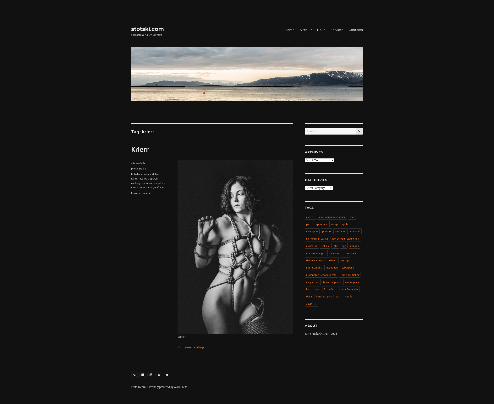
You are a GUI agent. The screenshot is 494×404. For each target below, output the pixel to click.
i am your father (350, 275)
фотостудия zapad (142, 187)
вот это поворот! (316, 253)
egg (344, 246)
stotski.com (147, 29)
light (317, 289)
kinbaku (135, 174)
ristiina (325, 246)
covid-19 (311, 304)
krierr (144, 174)
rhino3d (348, 296)
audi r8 (310, 217)
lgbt (335, 246)
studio (142, 168)
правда (354, 246)
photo (134, 168)
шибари (159, 187)
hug (308, 289)
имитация (311, 246)
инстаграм (312, 231)
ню (143, 183)
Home (289, 30)
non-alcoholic (314, 267)
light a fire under (348, 289)
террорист (321, 224)
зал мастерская (149, 178)
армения (335, 253)
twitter (135, 178)
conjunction (312, 282)
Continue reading (191, 347)
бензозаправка (332, 282)
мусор (345, 260)
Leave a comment (141, 193)
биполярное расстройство (321, 260)
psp (308, 224)
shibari (156, 174)
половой (355, 231)
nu (149, 174)
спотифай (350, 253)
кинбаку (135, 183)
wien (352, 217)
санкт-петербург (155, 183)
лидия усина (352, 282)
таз (338, 296)
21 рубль (329, 289)
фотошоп (340, 231)
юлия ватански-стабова (332, 217)
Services (337, 30)
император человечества (321, 275)
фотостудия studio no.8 (346, 238)
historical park (324, 296)
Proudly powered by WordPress (168, 387)
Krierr (140, 149)
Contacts (356, 30)
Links (321, 30)
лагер (334, 224)
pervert (326, 231)
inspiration (332, 267)
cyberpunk (348, 267)
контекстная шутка (317, 238)
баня (309, 296)
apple (345, 224)
